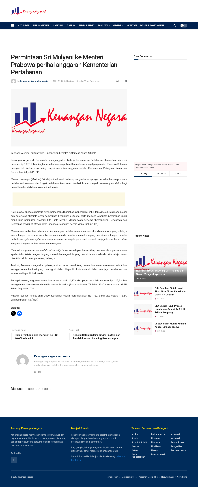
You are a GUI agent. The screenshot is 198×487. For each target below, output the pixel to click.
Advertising (182, 477)
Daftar (134, 450)
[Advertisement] (131, 10)
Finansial (155, 442)
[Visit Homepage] (28, 10)
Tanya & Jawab (178, 450)
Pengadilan (176, 446)
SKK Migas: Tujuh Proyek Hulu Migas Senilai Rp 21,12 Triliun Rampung (170, 309)
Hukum (117, 25)
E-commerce (158, 434)
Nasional (58, 25)
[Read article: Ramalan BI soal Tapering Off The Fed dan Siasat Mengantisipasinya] (160, 263)
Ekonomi (103, 25)
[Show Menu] (12, 25)
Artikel (134, 434)
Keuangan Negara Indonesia (34, 81)
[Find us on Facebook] (14, 460)
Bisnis (134, 438)
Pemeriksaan (177, 442)
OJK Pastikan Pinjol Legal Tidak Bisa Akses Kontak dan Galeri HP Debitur (170, 291)
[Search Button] (175, 25)
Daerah (71, 25)
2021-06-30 (142, 279)
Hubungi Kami (167, 477)
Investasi (131, 25)
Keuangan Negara (25, 477)
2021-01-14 (58, 81)
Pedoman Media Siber (148, 477)
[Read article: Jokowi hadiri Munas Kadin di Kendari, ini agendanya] (143, 328)
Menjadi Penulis (129, 477)
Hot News (23, 25)
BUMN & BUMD (86, 25)
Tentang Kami (112, 477)
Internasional (41, 25)
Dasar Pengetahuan (152, 25)
